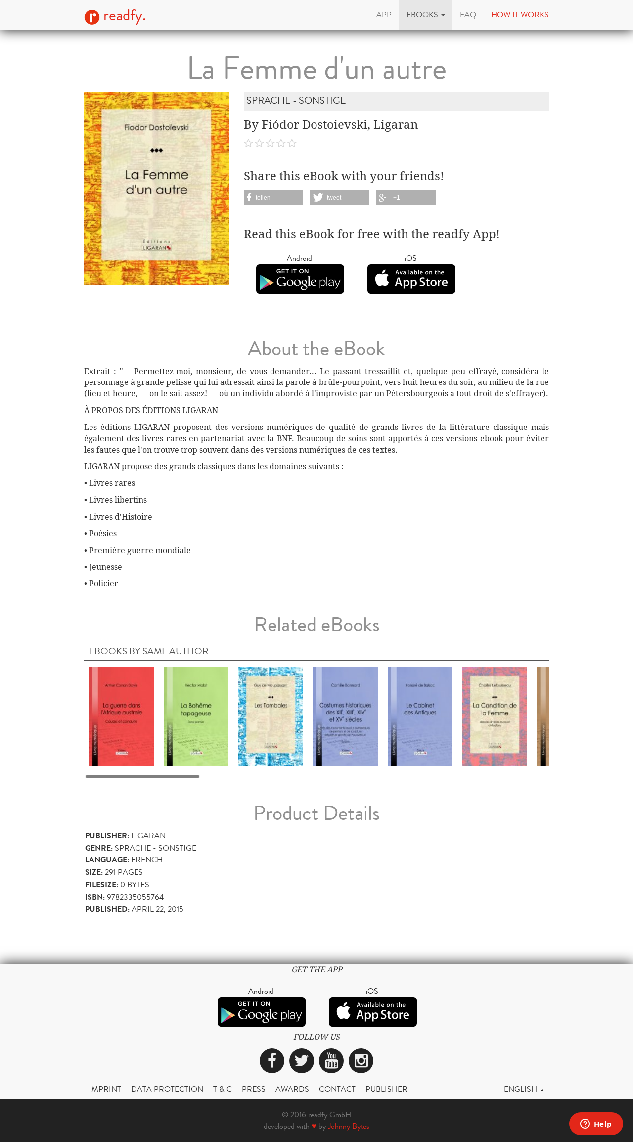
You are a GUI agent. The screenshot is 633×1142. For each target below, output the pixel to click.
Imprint (105, 1088)
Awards (292, 1088)
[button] (425, 15)
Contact (337, 1088)
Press (254, 1088)
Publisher (386, 1088)
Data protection (167, 1088)
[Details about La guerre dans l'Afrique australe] (121, 716)
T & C (222, 1088)
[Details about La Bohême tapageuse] (196, 716)
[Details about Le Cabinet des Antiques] (420, 716)
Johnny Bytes (348, 1126)
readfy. (123, 15)
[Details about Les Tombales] (270, 716)
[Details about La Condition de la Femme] (494, 716)
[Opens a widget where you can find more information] (596, 1124)
